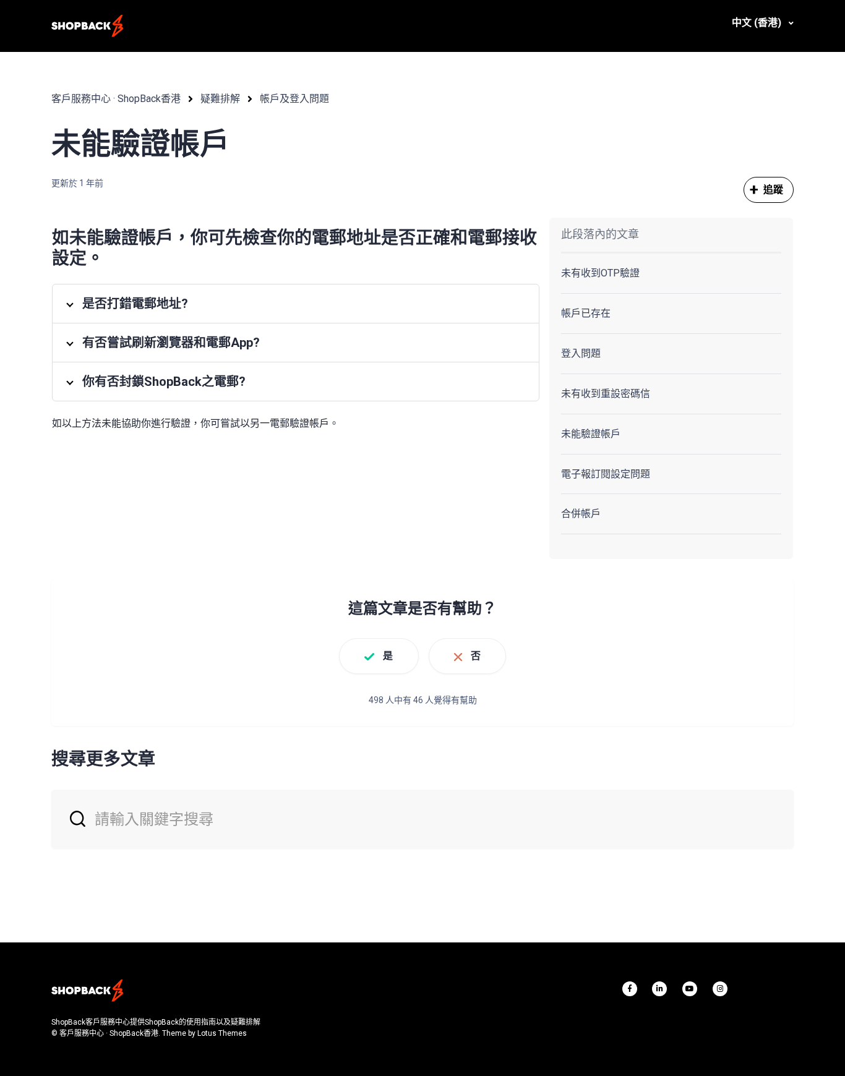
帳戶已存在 (586, 313)
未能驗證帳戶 (590, 434)
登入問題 (581, 353)
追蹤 (773, 189)
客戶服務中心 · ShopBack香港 (116, 99)
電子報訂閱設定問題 (605, 474)
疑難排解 (220, 99)
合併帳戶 (581, 513)
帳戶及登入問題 (294, 99)
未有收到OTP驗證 (600, 273)
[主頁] (87, 26)
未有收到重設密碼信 (605, 393)
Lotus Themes (222, 1033)
